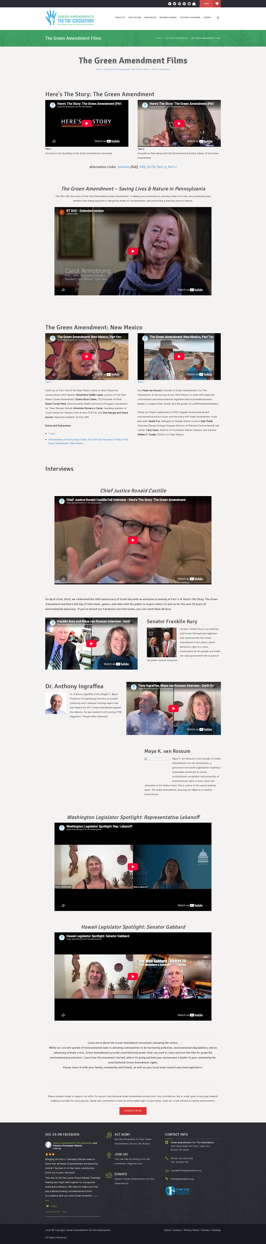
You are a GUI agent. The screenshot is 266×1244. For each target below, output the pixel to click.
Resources (150, 17)
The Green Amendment (176, 38)
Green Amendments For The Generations (73, 1143)
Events (207, 17)
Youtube (123, 167)
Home (159, 38)
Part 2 (172, 167)
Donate (205, 1230)
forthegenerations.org (182, 1179)
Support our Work (190, 17)
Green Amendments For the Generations (88, 1230)
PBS (142, 167)
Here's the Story (105, 69)
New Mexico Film (147, 69)
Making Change (168, 17)
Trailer (51, 434)
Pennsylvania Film (125, 69)
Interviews (164, 69)
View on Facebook (52, 1211)
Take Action (134, 17)
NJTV (151, 167)
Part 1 (161, 167)
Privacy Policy (191, 1230)
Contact (177, 1230)
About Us (120, 17)
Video (54, 1206)
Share (64, 1211)
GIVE (206, 3)
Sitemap (216, 1230)
